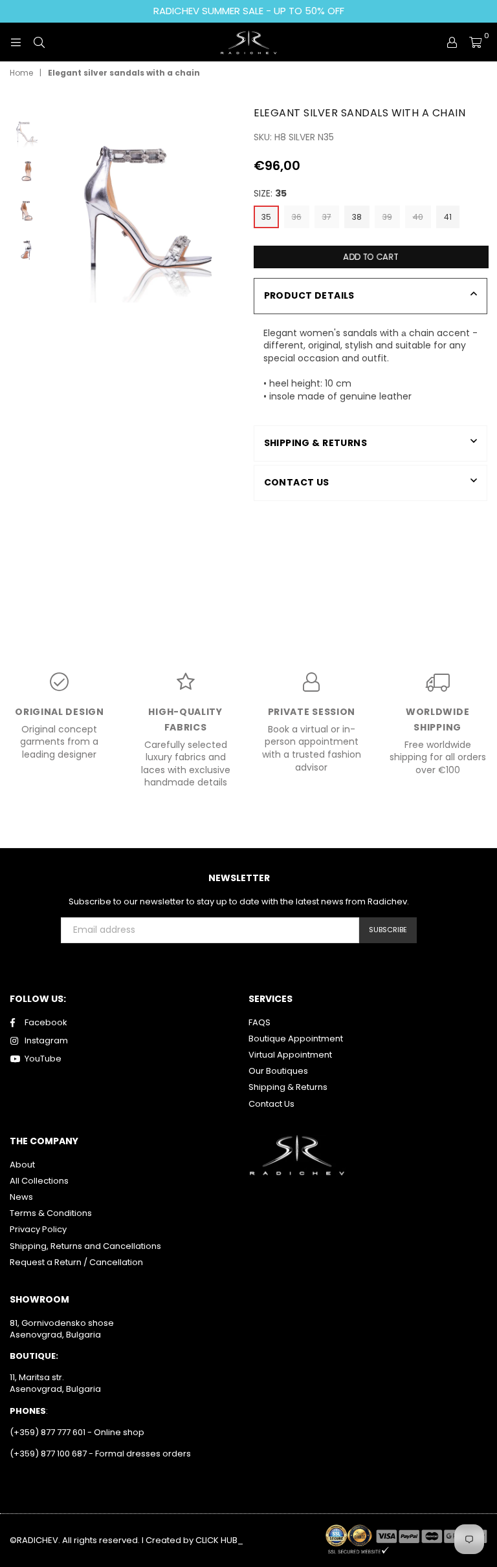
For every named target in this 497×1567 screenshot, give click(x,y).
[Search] (38, 42)
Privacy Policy (38, 1229)
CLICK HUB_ (219, 1540)
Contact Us (271, 1104)
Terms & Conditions (51, 1213)
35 (266, 216)
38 (357, 216)
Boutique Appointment (295, 1038)
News (21, 1197)
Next (232, 203)
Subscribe (388, 929)
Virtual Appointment (290, 1055)
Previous (56, 203)
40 (418, 216)
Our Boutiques (278, 1071)
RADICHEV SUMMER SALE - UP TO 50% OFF (248, 10)
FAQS (259, 1022)
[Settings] (451, 42)
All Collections (39, 1181)
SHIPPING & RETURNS (316, 442)
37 (326, 216)
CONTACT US (296, 482)
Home (21, 73)
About (22, 1164)
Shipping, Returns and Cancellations (85, 1246)
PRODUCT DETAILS (309, 295)
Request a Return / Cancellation (76, 1262)
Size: (270, 193)
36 (297, 216)
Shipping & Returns (287, 1087)
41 (448, 216)
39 (387, 216)
